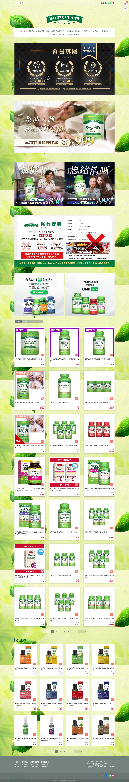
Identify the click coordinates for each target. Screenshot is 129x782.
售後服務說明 (34, 766)
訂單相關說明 (25, 766)
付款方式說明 (34, 762)
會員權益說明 (44, 762)
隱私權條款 (45, 766)
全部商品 (25, 762)
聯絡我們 (16, 764)
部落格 (17, 766)
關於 (17, 762)
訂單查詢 (24, 764)
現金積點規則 (44, 764)
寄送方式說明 (34, 764)
